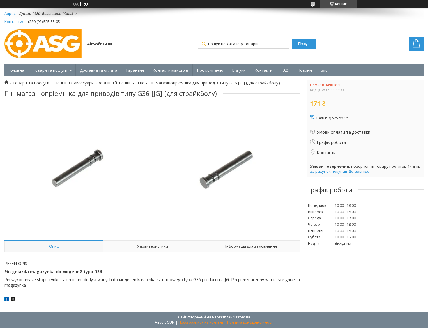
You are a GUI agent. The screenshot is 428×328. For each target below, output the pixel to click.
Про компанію (210, 70)
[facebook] (6, 300)
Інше (139, 83)
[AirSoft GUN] (43, 44)
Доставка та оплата (98, 70)
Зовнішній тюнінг (114, 83)
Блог (325, 70)
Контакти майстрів (170, 70)
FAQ (285, 70)
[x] (13, 300)
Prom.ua (243, 317)
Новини (305, 70)
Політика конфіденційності (250, 322)
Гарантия (135, 70)
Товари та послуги (50, 70)
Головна (16, 70)
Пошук (303, 44)
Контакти (264, 70)
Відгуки (239, 70)
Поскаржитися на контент (200, 322)
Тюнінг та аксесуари (74, 83)
